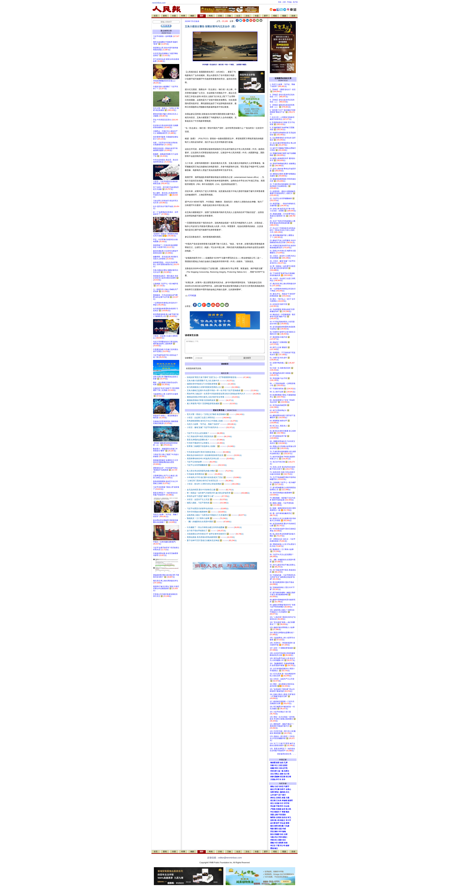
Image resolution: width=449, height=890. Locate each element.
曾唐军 (290, 800)
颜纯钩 (282, 792)
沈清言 (285, 765)
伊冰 (276, 837)
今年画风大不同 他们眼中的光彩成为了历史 (214, 477)
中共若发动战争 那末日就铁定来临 (209, 452)
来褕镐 (284, 800)
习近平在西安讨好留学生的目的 (207, 508)
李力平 (288, 820)
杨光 (272, 789)
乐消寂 (277, 803)
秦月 (284, 795)
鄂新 (272, 829)
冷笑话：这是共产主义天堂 (207, 499)
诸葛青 (281, 843)
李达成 (282, 823)
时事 (183, 16)
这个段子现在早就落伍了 (206, 531)
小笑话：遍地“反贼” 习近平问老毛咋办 (211, 427)
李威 (284, 829)
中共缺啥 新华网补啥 (205, 474)
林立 (276, 840)
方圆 (287, 798)
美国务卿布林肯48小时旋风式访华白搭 (210, 459)
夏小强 (277, 820)
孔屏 (286, 763)
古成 (276, 786)
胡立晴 (288, 777)
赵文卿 (273, 823)
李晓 (272, 840)
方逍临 (273, 779)
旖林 (276, 831)
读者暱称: (189, 358)
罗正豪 (277, 789)
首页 (156, 16)
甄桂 (287, 812)
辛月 (282, 803)
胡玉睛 (282, 777)
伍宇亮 (285, 768)
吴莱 (286, 834)
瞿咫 (276, 829)
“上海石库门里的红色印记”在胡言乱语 (210, 481)
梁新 (280, 840)
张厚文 (286, 771)
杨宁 (276, 795)
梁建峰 (277, 777)
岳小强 (286, 774)
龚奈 (282, 774)
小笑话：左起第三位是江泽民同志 (209, 418)
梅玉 (276, 848)
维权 (275, 16)
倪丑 (284, 840)
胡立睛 (273, 800)
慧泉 (284, 815)
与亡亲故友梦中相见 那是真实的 (209, 436)
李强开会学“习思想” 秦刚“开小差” (208, 496)
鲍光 (272, 826)
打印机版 (192, 295)
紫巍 (272, 843)
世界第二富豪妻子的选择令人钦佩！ (211, 446)
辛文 (276, 765)
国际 (201, 16)
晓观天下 (277, 812)
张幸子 (282, 789)
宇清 (280, 815)
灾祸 (220, 16)
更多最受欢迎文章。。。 (287, 754)
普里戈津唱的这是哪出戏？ (206, 440)
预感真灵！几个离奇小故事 (207, 518)
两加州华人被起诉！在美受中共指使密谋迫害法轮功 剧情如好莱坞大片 (224, 394)
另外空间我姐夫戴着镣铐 (206, 512)
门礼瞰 (286, 826)
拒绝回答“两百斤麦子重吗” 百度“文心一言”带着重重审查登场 (219, 377)
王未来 (278, 800)
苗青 (272, 820)
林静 (272, 777)
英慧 (272, 815)
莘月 (282, 806)
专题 (257, 16)
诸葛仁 (285, 837)
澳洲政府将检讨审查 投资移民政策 (210, 400)
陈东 (272, 834)
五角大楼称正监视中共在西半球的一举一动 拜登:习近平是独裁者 (223, 390)
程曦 (272, 768)
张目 (282, 834)
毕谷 (272, 812)
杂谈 (293, 16)
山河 (272, 795)
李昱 (272, 771)
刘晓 (272, 765)
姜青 (276, 826)
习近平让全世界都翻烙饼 (207, 465)
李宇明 (286, 803)
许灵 (276, 843)
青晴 (287, 823)
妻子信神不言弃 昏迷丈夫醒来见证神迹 (212, 540)
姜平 (278, 823)
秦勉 (272, 786)
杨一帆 (281, 771)
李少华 (282, 845)
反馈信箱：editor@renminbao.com (224, 857)
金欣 (282, 763)
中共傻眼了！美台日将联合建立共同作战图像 (214, 527)
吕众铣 (286, 806)
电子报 (295, 2)
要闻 (165, 16)
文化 (247, 16)
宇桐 (278, 806)
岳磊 (280, 829)
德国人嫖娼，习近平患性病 (208, 503)
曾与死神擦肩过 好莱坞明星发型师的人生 (213, 387)
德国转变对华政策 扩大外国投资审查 (211, 384)
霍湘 (272, 848)
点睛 (276, 815)
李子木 (278, 779)
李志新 (273, 806)
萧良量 (281, 826)
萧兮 (276, 771)
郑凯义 (277, 774)
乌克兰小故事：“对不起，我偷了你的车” (211, 424)
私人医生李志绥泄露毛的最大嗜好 (210, 471)
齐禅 (280, 837)
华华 (280, 831)
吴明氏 (278, 798)
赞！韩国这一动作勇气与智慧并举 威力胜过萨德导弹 (218, 493)
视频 (284, 16)
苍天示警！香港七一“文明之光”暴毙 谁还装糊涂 (215, 414)
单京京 (273, 845)
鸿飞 (289, 817)
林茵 (283, 798)
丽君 (278, 763)
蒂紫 (283, 812)
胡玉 (272, 803)
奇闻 (211, 16)
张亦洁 (284, 817)
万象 (229, 16)
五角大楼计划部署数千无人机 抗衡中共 (211, 381)
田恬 (272, 831)
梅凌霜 (273, 763)
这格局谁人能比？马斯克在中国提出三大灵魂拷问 (216, 515)
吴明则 (278, 817)
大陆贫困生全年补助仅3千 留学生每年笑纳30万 (215, 534)
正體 (284, 2)
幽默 (192, 16)
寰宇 (266, 16)
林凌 (286, 843)
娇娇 (287, 845)
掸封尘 (273, 798)
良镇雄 (278, 809)
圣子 (280, 795)
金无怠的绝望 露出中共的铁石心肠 (210, 490)
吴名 (272, 774)
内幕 (174, 16)
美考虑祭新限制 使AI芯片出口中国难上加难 (212, 421)
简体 (279, 2)
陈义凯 (288, 809)
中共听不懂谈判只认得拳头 (206, 443)
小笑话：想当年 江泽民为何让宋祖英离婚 (213, 484)
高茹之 (282, 820)
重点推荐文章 (166, 31)
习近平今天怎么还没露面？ (206, 433)
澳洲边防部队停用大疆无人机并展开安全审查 (213, 397)
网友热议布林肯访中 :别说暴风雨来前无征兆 (214, 455)
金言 (283, 809)
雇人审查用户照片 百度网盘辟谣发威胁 (212, 404)
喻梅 (284, 831)
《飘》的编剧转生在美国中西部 (209, 522)
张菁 (272, 792)
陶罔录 (273, 817)
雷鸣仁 (277, 792)
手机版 (289, 2)
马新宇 (286, 786)
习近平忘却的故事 (202, 462)
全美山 (288, 789)
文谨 (280, 765)
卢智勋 (273, 809)
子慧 (278, 845)
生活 (238, 16)
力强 (280, 768)
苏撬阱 (277, 834)
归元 (287, 792)
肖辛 (283, 779)
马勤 (272, 837)
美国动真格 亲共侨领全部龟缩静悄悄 (211, 537)
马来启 (281, 786)
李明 (276, 768)
